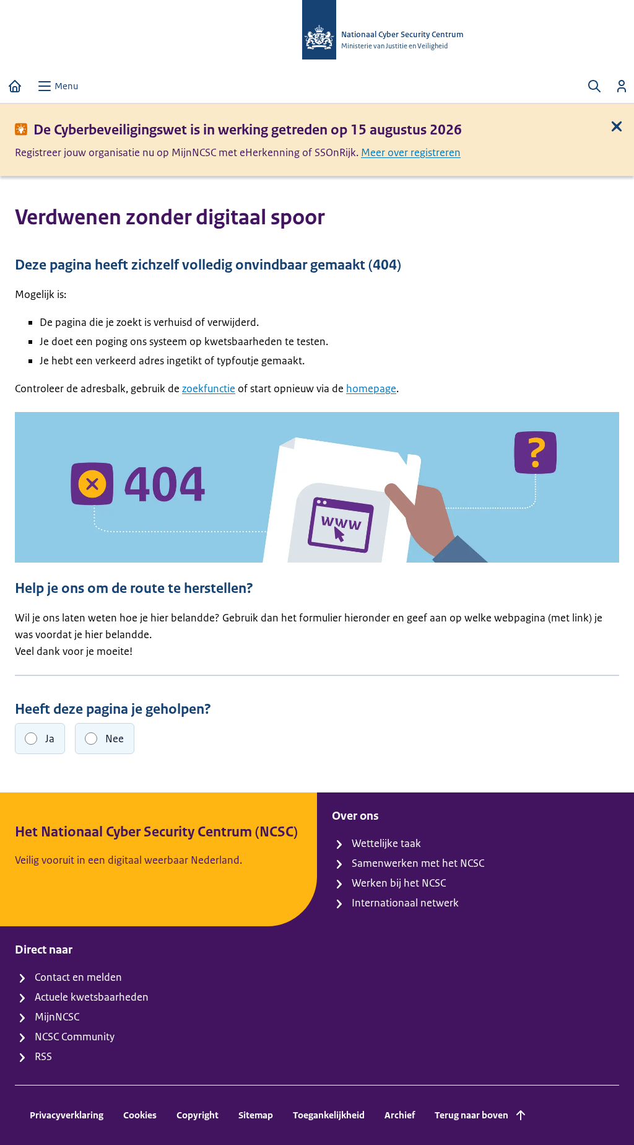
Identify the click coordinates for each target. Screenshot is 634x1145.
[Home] (15, 86)
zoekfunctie (208, 388)
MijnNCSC (57, 1017)
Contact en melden (78, 977)
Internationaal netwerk (405, 903)
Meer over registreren (411, 152)
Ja (49, 738)
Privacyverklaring (66, 1115)
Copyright (197, 1115)
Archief (399, 1115)
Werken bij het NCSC (399, 883)
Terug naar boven (471, 1115)
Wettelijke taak (386, 843)
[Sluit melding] (616, 126)
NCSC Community (75, 1036)
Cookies (140, 1115)
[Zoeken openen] (594, 86)
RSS (43, 1056)
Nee (114, 738)
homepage (371, 388)
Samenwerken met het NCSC (418, 863)
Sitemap (255, 1115)
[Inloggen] (621, 86)
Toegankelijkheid (329, 1115)
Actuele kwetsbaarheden (92, 997)
